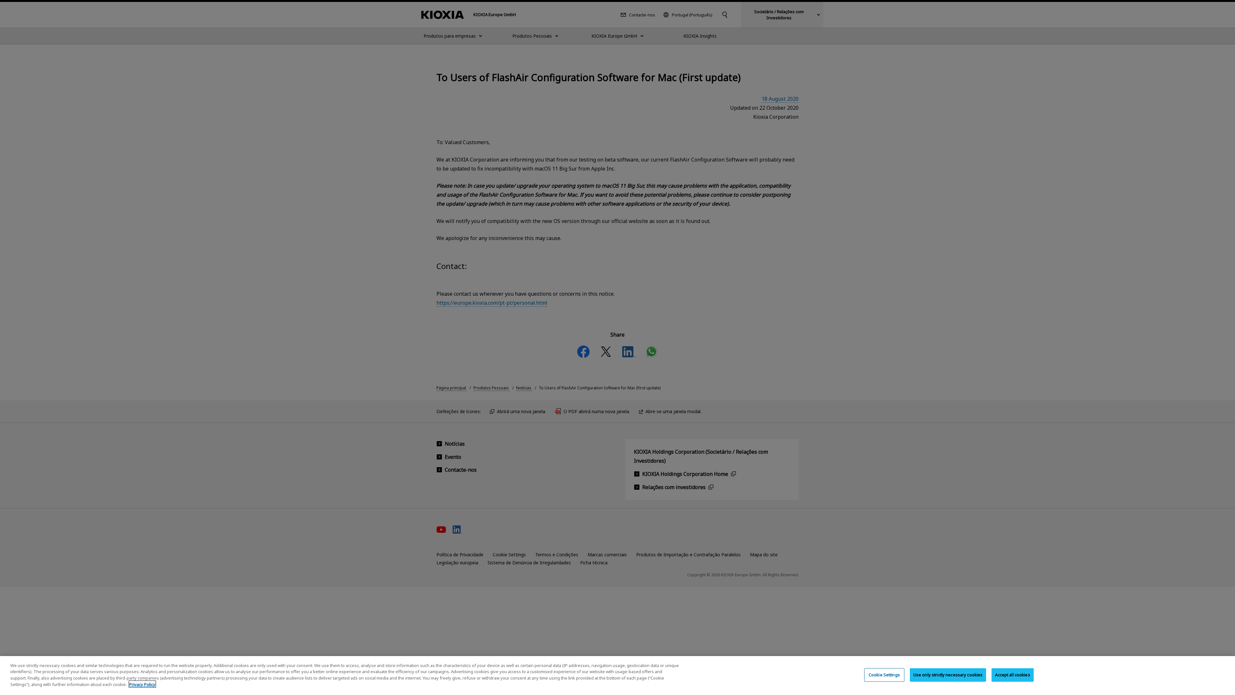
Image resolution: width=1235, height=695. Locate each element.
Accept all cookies (1012, 675)
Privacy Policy (142, 684)
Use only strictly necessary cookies (948, 675)
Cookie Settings (884, 675)
